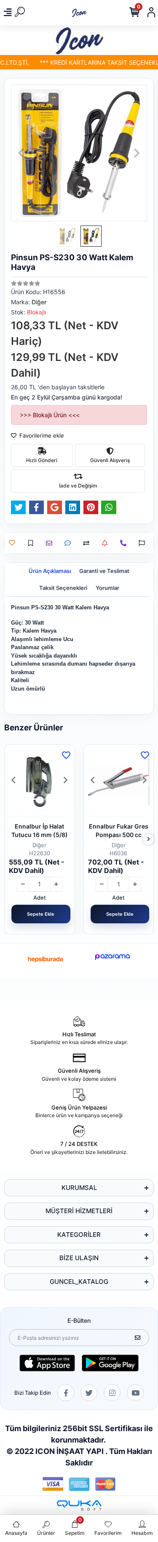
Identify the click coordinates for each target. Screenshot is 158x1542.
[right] (149, 839)
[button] (21, 153)
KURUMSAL (79, 1188)
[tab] (50, 571)
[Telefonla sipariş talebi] (125, 543)
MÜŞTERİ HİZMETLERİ (79, 1211)
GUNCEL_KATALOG (79, 1282)
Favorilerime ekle (41, 435)
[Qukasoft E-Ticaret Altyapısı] (79, 1505)
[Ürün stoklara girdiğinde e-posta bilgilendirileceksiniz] (107, 543)
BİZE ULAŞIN (79, 1258)
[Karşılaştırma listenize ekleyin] (88, 543)
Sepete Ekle (40, 914)
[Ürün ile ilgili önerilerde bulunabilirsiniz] (144, 543)
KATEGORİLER (79, 1235)
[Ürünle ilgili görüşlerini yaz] (69, 543)
